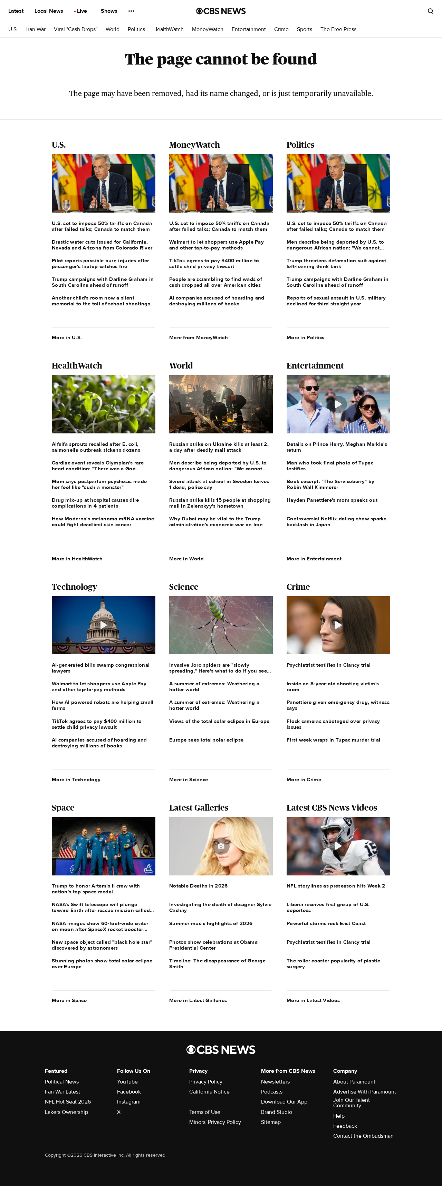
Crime (281, 29)
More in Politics (306, 337)
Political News (62, 1082)
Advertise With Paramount (364, 1092)
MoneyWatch (207, 29)
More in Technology (76, 779)
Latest (16, 11)
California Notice (209, 1092)
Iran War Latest (62, 1092)
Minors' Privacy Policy (215, 1122)
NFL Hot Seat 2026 (68, 1102)
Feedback (345, 1126)
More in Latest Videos (313, 1000)
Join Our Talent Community (351, 1102)
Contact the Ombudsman (363, 1136)
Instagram (129, 1102)
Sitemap (271, 1122)
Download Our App (284, 1102)
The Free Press (338, 29)
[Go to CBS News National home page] (221, 11)
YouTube (127, 1082)
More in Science (188, 779)
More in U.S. (67, 337)
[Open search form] (430, 11)
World (112, 29)
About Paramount (354, 1082)
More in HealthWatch (77, 559)
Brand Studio (276, 1112)
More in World (186, 559)
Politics (136, 29)
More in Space (69, 1000)
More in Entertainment (314, 559)
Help (339, 1116)
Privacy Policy (205, 1082)
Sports (304, 29)
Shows (110, 11)
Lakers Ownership (66, 1112)
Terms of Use (204, 1112)
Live (82, 11)
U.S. (13, 29)
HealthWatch (168, 29)
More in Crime (304, 779)
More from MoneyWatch (198, 337)
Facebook (129, 1092)
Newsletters (275, 1082)
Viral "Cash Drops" (75, 29)
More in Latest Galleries (198, 1000)
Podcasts (271, 1092)
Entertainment (249, 29)
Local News (50, 11)
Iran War (36, 29)
